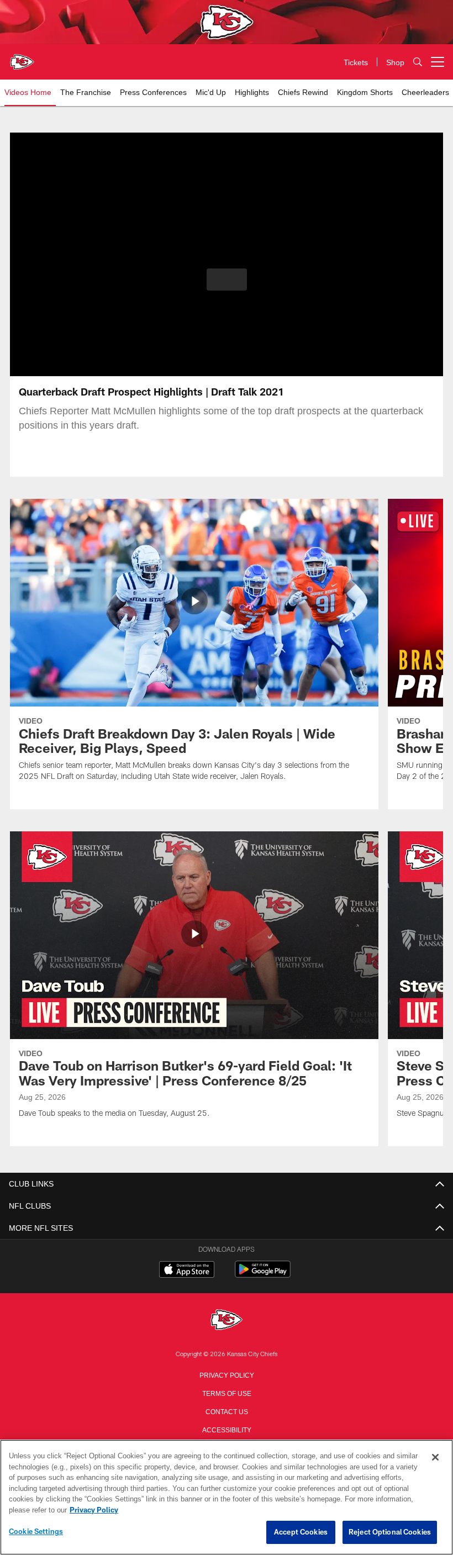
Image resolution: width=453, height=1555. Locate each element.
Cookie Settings (36, 1531)
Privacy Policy (226, 1374)
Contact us (226, 1411)
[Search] (417, 62)
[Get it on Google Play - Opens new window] (263, 1274)
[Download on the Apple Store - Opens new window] (187, 1270)
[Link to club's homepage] (22, 57)
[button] (227, 279)
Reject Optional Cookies (390, 1532)
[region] (226, 1497)
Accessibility (226, 1429)
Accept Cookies (301, 1532)
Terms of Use (226, 1392)
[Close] (435, 1458)
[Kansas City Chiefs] (226, 1320)
